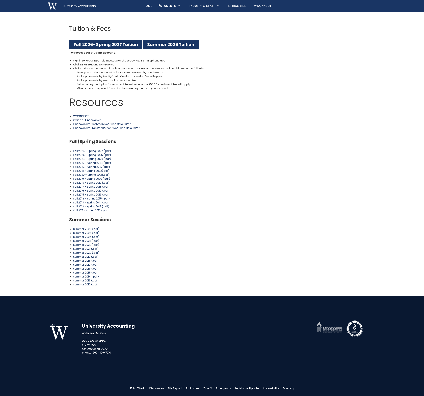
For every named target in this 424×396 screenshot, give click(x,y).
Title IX (207, 388)
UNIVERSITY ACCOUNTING (79, 6)
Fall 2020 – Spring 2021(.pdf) (91, 175)
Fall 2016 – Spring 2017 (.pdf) (91, 191)
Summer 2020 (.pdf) (86, 253)
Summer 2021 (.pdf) (86, 249)
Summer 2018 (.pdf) (86, 261)
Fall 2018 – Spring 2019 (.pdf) (91, 183)
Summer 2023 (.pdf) (86, 241)
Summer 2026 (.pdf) (86, 229)
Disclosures (156, 388)
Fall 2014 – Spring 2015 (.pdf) (91, 198)
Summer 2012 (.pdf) (86, 284)
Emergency (223, 388)
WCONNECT (81, 116)
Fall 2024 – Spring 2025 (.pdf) (92, 159)
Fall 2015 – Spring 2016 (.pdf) (91, 195)
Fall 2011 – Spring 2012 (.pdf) (91, 210)
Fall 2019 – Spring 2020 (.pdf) (91, 179)
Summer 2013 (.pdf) (86, 280)
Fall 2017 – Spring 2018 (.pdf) (91, 187)
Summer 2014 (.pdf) (86, 276)
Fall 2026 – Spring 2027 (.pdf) (92, 151)
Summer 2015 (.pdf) (86, 273)
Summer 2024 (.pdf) (86, 237)
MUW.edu (139, 388)
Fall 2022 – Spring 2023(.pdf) (91, 167)
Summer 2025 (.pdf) (86, 233)
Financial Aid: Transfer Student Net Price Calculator (106, 128)
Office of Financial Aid (87, 120)
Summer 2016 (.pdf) (86, 269)
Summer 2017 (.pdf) (86, 265)
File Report (175, 388)
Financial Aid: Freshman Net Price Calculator (102, 124)
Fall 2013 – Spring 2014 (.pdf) (91, 202)
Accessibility (271, 388)
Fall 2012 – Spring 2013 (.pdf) (91, 206)
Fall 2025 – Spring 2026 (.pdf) (92, 155)
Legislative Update (247, 388)
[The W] (52, 6)
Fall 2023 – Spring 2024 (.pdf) (92, 163)
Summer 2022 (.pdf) (86, 245)
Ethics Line (192, 388)
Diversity (288, 388)
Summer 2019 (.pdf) (86, 257)
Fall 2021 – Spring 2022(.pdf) (91, 171)
